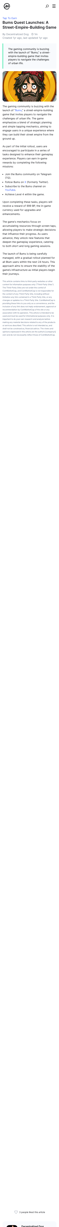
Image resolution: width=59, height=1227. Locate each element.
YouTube (10, 189)
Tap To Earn (10, 18)
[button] (53, 6)
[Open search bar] (47, 6)
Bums (18, 110)
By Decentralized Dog (16, 34)
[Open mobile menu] (53, 6)
